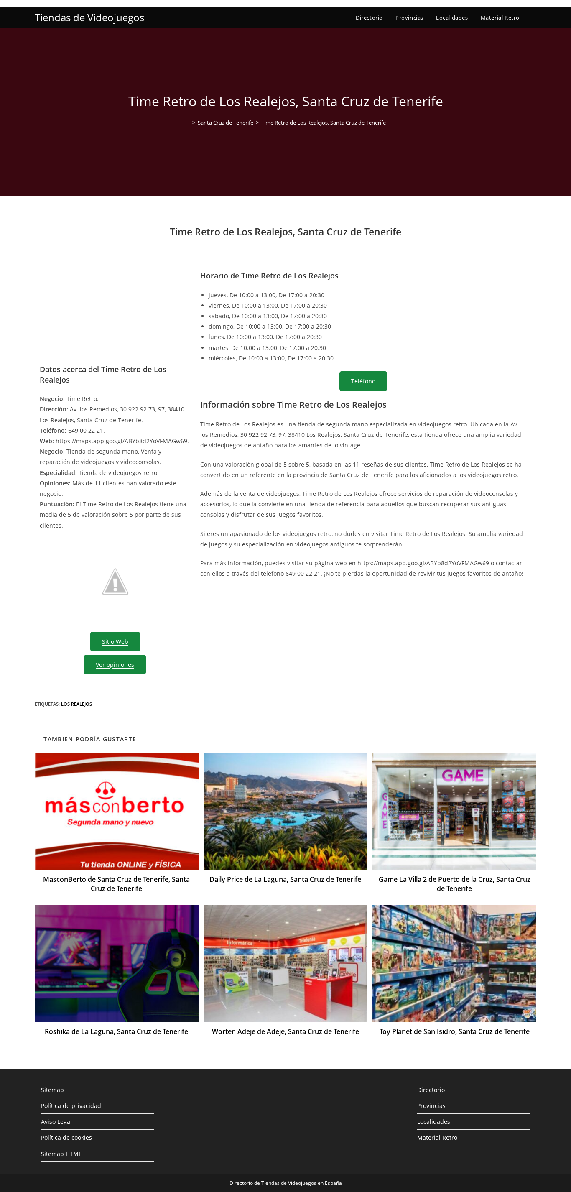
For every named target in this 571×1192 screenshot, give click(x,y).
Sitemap (52, 1090)
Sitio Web (115, 642)
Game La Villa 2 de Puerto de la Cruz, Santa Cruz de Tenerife (454, 884)
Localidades (433, 1122)
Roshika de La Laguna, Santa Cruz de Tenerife (116, 1031)
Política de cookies (66, 1137)
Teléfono (363, 381)
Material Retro (437, 1137)
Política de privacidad (71, 1106)
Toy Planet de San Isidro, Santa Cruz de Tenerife (455, 1031)
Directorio (431, 1090)
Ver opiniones (115, 665)
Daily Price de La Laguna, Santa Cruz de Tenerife (285, 879)
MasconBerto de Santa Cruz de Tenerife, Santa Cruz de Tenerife (116, 884)
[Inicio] (188, 122)
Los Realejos (76, 704)
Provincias (431, 1106)
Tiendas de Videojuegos (89, 17)
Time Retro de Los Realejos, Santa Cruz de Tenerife (323, 122)
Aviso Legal (56, 1122)
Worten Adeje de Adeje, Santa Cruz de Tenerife (285, 1031)
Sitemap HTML (61, 1154)
